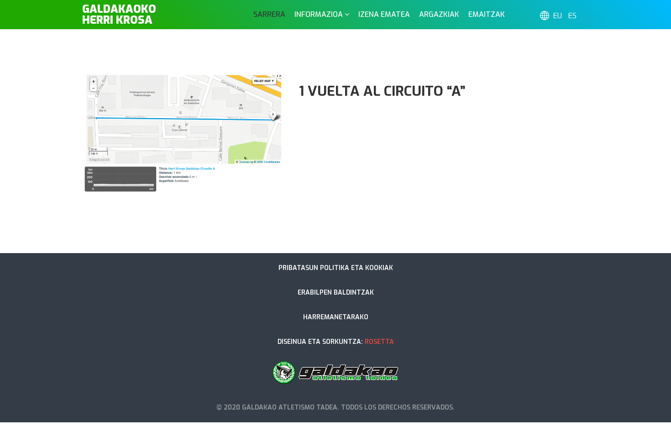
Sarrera (269, 14)
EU (557, 16)
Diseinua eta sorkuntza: (336, 341)
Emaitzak (486, 14)
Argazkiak (439, 14)
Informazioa (318, 14)
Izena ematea (384, 14)
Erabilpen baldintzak (336, 292)
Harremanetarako (335, 317)
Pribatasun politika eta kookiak (335, 268)
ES (572, 16)
